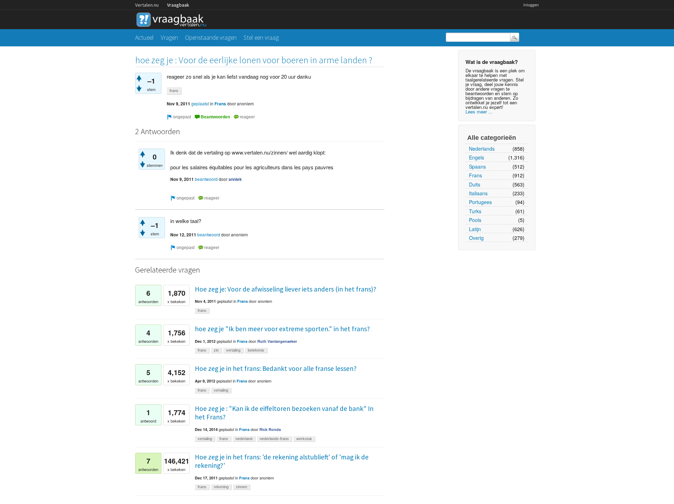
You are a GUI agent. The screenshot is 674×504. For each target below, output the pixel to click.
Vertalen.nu (147, 5)
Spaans (477, 166)
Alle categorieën (491, 137)
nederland (244, 439)
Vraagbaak (178, 5)
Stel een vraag (261, 37)
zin (216, 350)
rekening (221, 487)
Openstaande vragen (211, 37)
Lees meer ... (479, 111)
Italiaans (478, 193)
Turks (475, 211)
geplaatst (200, 103)
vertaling (233, 350)
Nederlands (482, 148)
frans (174, 91)
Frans (475, 175)
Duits (474, 184)
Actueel (144, 37)
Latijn (475, 229)
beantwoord (206, 179)
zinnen (241, 487)
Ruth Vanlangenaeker (277, 341)
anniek (235, 179)
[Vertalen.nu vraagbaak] (173, 18)
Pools (475, 219)
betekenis (256, 350)
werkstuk (304, 439)
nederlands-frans (274, 439)
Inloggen (531, 4)
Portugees (480, 201)
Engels (476, 157)
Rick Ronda (270, 429)
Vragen (169, 37)
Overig (476, 237)
